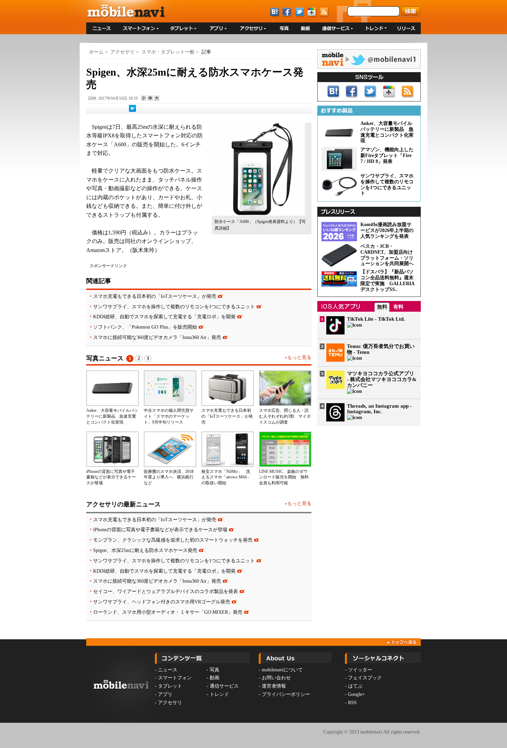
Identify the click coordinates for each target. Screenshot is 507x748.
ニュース (167, 669)
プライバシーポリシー (286, 694)
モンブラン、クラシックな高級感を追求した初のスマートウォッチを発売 (172, 540)
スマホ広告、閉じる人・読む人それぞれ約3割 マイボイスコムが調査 (285, 416)
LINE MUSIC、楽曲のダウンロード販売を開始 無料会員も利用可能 (284, 477)
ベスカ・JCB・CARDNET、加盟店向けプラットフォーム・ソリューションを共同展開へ (387, 255)
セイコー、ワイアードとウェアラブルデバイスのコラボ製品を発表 (165, 591)
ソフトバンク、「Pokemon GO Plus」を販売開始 (145, 327)
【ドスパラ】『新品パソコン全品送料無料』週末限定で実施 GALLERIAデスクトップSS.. (387, 280)
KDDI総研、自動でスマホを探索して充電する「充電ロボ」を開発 (164, 316)
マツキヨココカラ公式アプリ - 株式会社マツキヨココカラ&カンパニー (382, 379)
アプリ (165, 694)
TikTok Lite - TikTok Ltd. (376, 319)
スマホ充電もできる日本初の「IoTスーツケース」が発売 (154, 296)
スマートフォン (175, 677)
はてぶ (355, 686)
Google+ (356, 694)
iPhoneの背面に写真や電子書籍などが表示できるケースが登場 (111, 477)
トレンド (219, 694)
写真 (214, 669)
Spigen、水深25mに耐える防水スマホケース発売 (145, 550)
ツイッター (360, 669)
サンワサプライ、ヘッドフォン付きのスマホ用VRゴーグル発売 (161, 601)
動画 (214, 677)
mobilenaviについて (282, 669)
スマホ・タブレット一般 (168, 52)
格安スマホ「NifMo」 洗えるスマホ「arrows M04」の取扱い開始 (226, 477)
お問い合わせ (276, 677)
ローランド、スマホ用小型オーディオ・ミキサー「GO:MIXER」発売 (167, 612)
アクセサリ (122, 52)
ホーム (96, 52)
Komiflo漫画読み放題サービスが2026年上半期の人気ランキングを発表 (387, 230)
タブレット (170, 686)
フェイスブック (365, 677)
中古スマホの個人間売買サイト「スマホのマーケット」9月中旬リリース (168, 416)
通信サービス (224, 686)
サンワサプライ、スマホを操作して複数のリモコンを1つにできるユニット (174, 306)
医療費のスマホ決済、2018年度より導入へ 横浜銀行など (168, 477)
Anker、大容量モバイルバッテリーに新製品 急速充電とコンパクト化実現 (112, 416)
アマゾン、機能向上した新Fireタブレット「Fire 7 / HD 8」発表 (387, 155)
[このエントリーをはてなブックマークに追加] (132, 110)
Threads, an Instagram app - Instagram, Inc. (379, 409)
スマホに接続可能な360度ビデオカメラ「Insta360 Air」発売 (157, 337)
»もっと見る (298, 357)
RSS (352, 702)
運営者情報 (274, 686)
